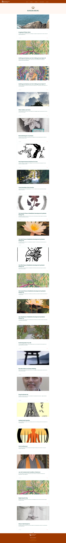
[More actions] (47, 30)
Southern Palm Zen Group (7, 2)
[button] (27, 2)
